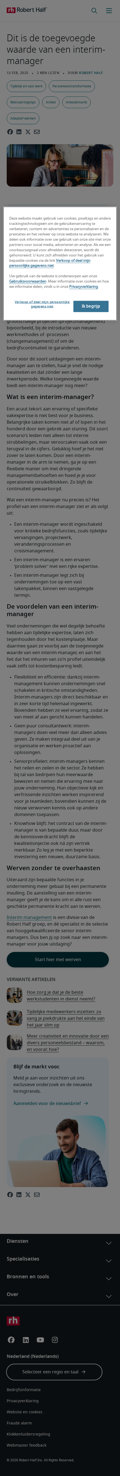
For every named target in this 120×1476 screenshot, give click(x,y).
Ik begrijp (91, 306)
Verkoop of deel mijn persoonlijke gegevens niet (42, 304)
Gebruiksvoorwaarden (27, 281)
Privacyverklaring (83, 287)
